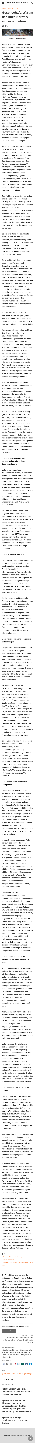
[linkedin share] (19, 1364)
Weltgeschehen (13, 8)
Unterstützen (9, 1331)
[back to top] (30, 1438)
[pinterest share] (15, 1364)
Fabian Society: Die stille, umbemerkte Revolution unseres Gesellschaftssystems (17, 1391)
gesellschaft (6, 1374)
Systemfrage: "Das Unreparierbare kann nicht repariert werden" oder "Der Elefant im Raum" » (18, 1339)
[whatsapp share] (22, 1364)
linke (19, 1374)
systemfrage (28, 1374)
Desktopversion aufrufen (23, 1437)
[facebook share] (3, 1364)
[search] (32, 3)
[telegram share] (30, 1364)
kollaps (14, 1374)
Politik (4, 8)
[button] (17, 32)
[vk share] (26, 1364)
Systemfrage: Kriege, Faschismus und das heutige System (15, 1420)
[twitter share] (7, 1364)
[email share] (11, 1364)
